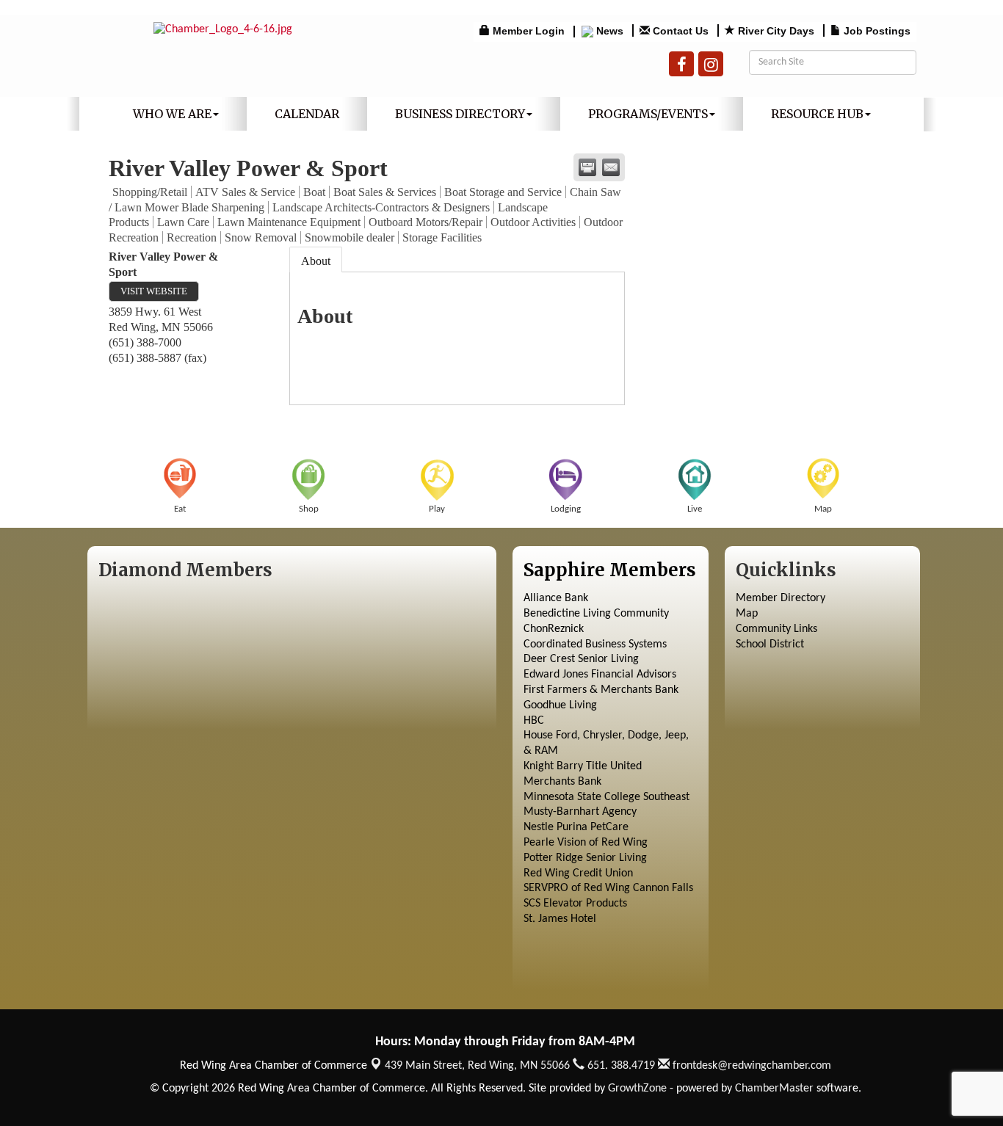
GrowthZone (637, 1088)
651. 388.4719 (619, 1066)
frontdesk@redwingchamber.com (750, 1066)
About (315, 261)
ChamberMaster (774, 1088)
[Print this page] (587, 167)
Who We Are (172, 113)
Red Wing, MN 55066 (477, 1066)
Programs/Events (648, 113)
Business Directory (460, 113)
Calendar (307, 113)
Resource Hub (817, 113)
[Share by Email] (611, 167)
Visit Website (153, 291)
